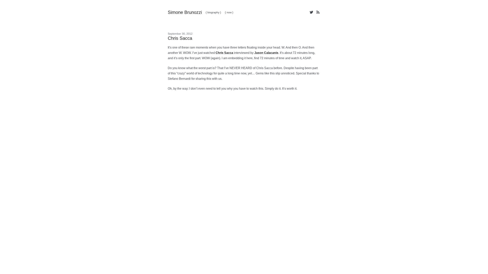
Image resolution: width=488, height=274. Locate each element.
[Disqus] (244, 154)
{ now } (229, 12)
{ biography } (213, 12)
